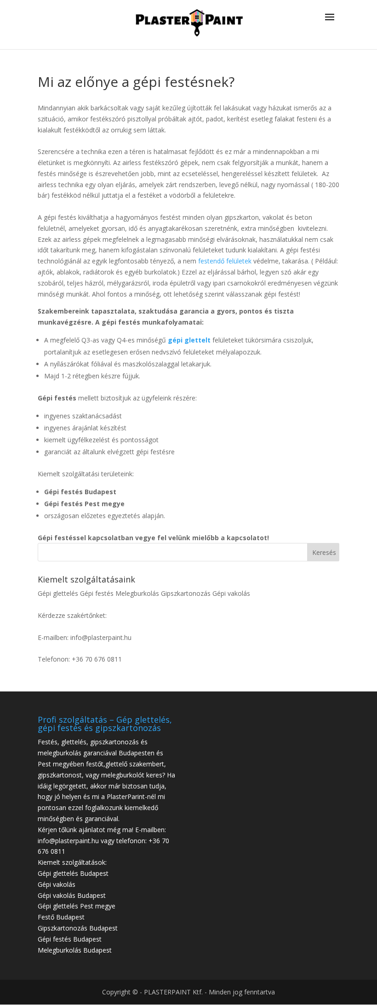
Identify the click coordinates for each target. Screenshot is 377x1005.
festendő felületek (224, 261)
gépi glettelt (189, 340)
